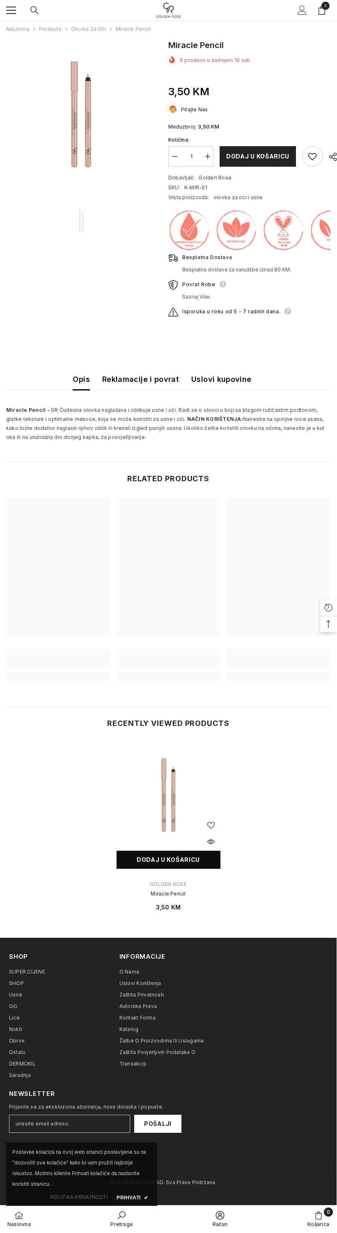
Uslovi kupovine (221, 379)
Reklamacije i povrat (140, 379)
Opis (81, 379)
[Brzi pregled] (211, 841)
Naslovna (18, 29)
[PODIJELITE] (330, 157)
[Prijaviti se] (302, 10)
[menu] (11, 10)
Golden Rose (215, 178)
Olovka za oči (88, 29)
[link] (58, 663)
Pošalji (158, 1123)
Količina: (178, 140)
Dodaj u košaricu (257, 156)
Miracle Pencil (168, 894)
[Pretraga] (34, 10)
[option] (81, 114)
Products (50, 29)
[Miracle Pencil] (168, 795)
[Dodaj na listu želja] (312, 156)
